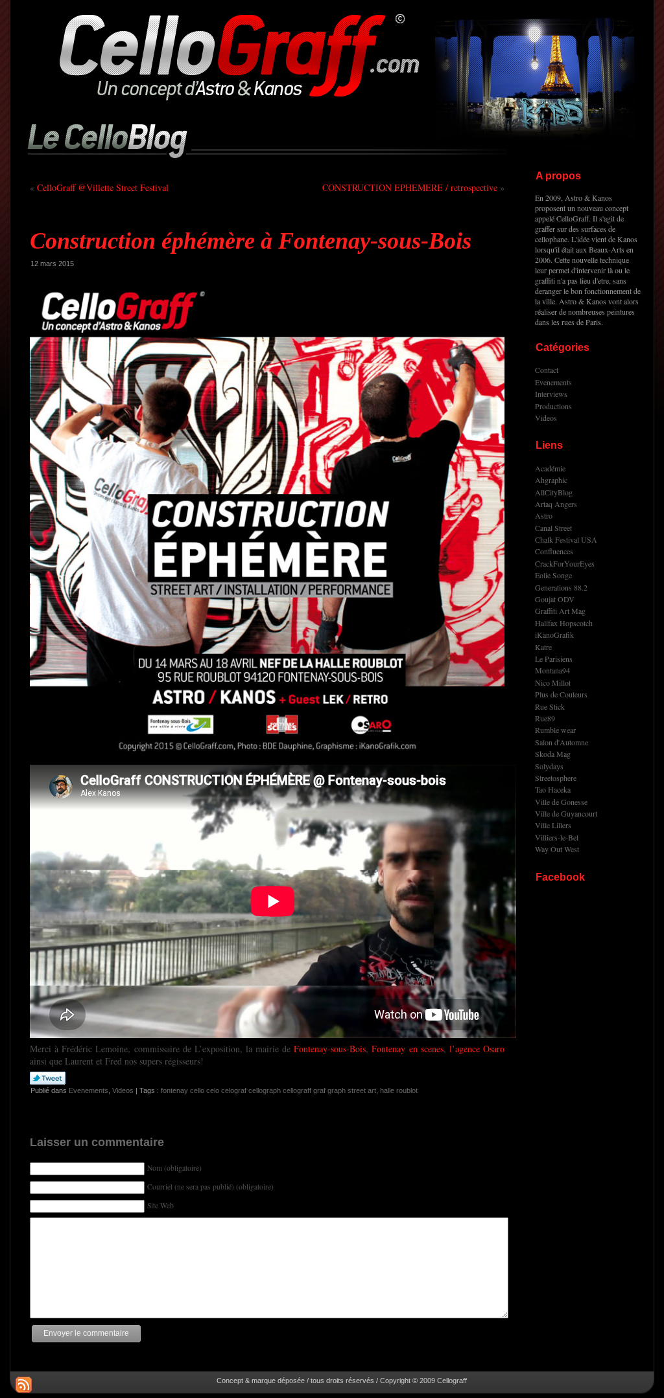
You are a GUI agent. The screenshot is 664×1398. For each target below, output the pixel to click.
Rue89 (545, 718)
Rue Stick (550, 706)
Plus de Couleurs (561, 694)
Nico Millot (553, 682)
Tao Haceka (553, 789)
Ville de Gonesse (561, 801)
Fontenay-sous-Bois (330, 1049)
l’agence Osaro (476, 1049)
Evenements (88, 1090)
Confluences (554, 551)
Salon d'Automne (561, 742)
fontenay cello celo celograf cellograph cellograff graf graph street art (268, 1090)
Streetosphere (555, 777)
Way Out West (557, 849)
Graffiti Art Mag (560, 610)
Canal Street (553, 528)
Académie (550, 468)
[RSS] (24, 1385)
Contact (546, 370)
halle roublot (399, 1090)
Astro (543, 515)
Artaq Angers (556, 504)
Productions (553, 406)
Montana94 (552, 670)
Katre (543, 647)
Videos (123, 1090)
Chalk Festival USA (566, 539)
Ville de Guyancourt (566, 813)
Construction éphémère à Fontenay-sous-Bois (250, 241)
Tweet (47, 1079)
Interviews (551, 394)
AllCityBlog (554, 492)
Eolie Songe (553, 575)
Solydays (549, 766)
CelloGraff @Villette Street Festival (103, 187)
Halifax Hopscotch (564, 623)
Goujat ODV (555, 599)
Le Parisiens (554, 658)
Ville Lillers (553, 825)
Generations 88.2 (561, 587)
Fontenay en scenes (407, 1049)
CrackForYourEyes (565, 563)
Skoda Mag (553, 754)
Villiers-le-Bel (556, 837)
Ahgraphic (551, 480)
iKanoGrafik (554, 634)
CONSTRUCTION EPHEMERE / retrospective (409, 187)
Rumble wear (555, 730)
